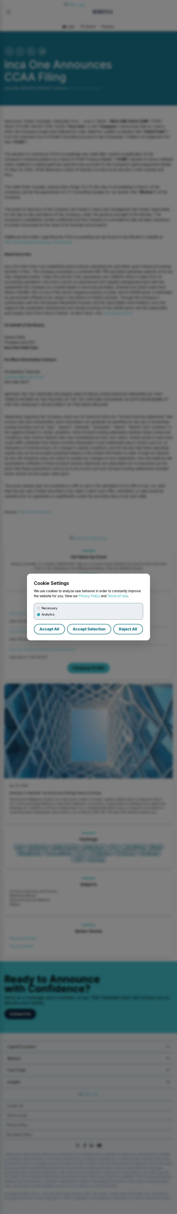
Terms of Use (117, 596)
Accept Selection (89, 629)
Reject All (128, 629)
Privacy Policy (89, 596)
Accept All (49, 629)
